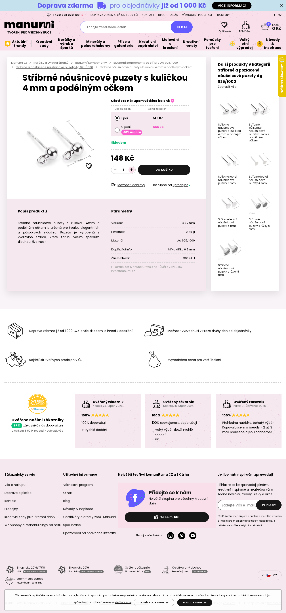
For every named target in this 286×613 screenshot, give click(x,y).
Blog (162, 15)
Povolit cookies (194, 602)
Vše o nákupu (14, 485)
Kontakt (148, 15)
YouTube (193, 535)
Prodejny (223, 15)
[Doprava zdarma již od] (143, 5)
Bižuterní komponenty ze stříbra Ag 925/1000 (146, 63)
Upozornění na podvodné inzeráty (89, 533)
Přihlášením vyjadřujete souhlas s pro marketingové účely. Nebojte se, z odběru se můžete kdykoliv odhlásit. (250, 520)
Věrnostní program (197, 15)
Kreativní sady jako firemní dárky (29, 517)
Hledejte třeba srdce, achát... (107, 27)
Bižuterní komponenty (91, 63)
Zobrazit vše (227, 86)
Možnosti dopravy (131, 185)
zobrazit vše (55, 430)
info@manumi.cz (123, 271)
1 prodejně (180, 185)
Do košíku (164, 170)
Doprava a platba (18, 493)
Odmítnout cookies (154, 602)
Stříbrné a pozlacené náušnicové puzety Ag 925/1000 (54, 67)
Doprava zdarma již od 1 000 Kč (114, 15)
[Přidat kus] (131, 170)
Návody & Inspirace (78, 509)
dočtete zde (123, 602)
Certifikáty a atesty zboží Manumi (89, 517)
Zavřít (281, 5)
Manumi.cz (19, 63)
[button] (88, 166)
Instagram (171, 535)
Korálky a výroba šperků (51, 63)
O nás (174, 15)
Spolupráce (72, 525)
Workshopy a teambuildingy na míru (32, 525)
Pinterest (182, 535)
